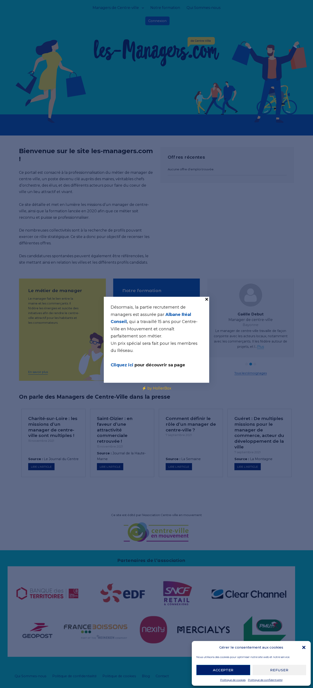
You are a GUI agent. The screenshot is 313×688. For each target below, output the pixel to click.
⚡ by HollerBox (156, 388)
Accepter (223, 670)
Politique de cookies (233, 680)
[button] (304, 647)
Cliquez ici (123, 364)
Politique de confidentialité (265, 680)
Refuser (279, 670)
